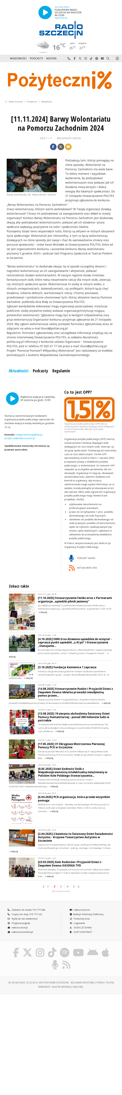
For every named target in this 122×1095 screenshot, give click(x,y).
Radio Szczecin (16, 101)
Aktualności (46, 101)
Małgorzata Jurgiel (69, 138)
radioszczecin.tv (81, 909)
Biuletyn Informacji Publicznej (88, 914)
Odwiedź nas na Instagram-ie (85, 58)
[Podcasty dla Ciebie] (55, 960)
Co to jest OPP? (78, 392)
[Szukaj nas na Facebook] (16, 948)
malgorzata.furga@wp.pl (28, 434)
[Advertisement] (32, 1021)
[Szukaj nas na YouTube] (78, 948)
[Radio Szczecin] (61, 30)
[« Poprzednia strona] (44, 886)
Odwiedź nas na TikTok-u (91, 58)
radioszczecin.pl (19, 927)
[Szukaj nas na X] (27, 948)
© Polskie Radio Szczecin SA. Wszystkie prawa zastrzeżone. (38, 982)
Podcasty (36, 58)
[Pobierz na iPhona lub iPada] (105, 948)
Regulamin (61, 371)
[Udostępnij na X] (61, 147)
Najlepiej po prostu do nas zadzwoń (69, 58)
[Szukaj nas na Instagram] (40, 948)
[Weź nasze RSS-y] (67, 960)
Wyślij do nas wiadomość (102, 58)
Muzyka (51, 58)
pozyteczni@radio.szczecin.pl (19, 438)
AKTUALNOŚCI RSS (86, 567)
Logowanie (79, 923)
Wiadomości (18, 58)
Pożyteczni (32, 101)
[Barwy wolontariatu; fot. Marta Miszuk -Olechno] (32, 175)
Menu (117, 58)
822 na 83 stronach (61, 891)
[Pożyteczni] (61, 80)
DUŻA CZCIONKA (82, 927)
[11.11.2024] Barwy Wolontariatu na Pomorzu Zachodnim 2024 (61, 123)
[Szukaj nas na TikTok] (52, 948)
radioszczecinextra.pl (22, 931)
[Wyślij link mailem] (68, 147)
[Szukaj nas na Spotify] (64, 948)
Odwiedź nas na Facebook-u (74, 58)
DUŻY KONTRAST (82, 931)
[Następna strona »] (78, 886)
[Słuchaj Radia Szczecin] (45, 12)
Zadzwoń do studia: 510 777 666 (28, 909)
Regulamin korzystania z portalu (88, 982)
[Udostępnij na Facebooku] (53, 147)
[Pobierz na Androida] (93, 948)
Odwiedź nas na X (80, 58)
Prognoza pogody (20, 923)
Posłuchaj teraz (81, 918)
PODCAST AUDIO (85, 558)
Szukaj (108, 58)
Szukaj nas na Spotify (97, 58)
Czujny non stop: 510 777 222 (26, 914)
